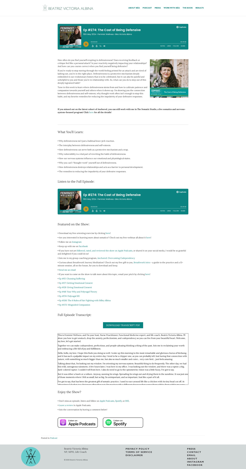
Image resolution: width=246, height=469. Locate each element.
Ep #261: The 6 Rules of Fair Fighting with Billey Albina (85, 300)
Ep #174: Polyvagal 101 (69, 296)
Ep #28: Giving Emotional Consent (75, 287)
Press (191, 448)
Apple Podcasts (107, 401)
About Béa (134, 7)
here (91, 112)
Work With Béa (172, 7)
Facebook (83, 246)
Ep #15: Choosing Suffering (72, 278)
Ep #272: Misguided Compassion (74, 304)
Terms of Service (139, 451)
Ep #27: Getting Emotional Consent (76, 283)
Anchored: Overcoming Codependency (116, 258)
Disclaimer (134, 455)
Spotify (118, 401)
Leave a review (66, 405)
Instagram (76, 242)
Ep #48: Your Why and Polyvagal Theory (78, 291)
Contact (194, 451)
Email (191, 455)
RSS (127, 401)
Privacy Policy (138, 448)
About (192, 458)
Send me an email (67, 270)
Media (158, 7)
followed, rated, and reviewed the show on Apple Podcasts (104, 250)
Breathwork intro (142, 262)
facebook (195, 464)
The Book (188, 7)
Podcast (147, 7)
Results (200, 7)
